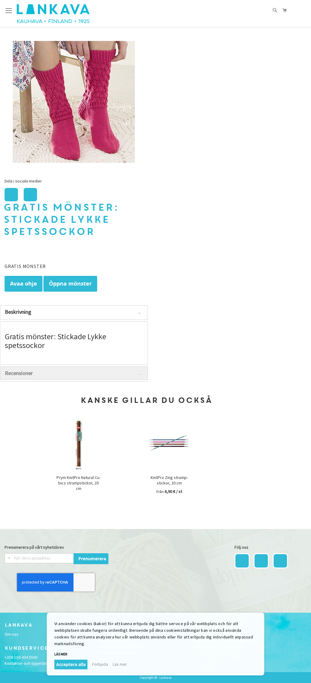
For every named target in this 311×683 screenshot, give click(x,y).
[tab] (74, 312)
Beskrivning (18, 311)
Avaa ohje (23, 283)
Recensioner (19, 373)
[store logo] (53, 13)
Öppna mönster (70, 283)
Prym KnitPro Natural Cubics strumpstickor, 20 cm (78, 483)
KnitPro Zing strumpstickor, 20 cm (169, 480)
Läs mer (120, 664)
